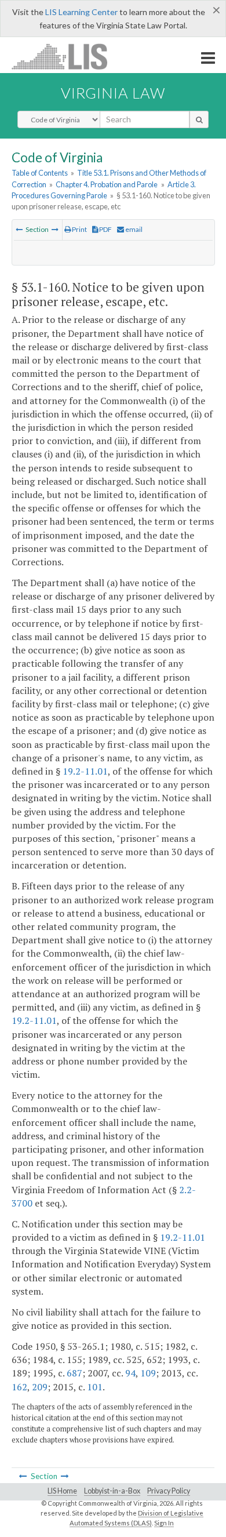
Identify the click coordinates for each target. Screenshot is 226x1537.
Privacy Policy (168, 1491)
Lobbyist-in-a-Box (112, 1491)
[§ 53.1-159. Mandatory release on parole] (19, 229)
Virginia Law (113, 92)
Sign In (164, 1523)
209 (40, 1386)
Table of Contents (40, 172)
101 (95, 1386)
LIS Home (62, 1491)
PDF (105, 229)
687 (74, 1373)
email (133, 229)
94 (130, 1373)
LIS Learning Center (81, 12)
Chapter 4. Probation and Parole (107, 184)
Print (79, 229)
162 (19, 1386)
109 (148, 1373)
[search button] (199, 119)
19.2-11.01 (85, 771)
